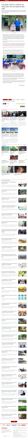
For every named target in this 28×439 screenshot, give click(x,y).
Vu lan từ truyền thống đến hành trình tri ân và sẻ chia (9, 288)
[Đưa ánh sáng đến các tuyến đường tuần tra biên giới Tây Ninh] (22, 184)
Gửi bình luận (22, 106)
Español (18, 0)
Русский (21, 0)
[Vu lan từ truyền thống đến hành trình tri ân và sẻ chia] (22, 289)
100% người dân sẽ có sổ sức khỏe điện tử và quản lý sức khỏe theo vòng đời (9, 280)
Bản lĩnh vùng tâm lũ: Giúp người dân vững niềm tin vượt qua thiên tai (9, 247)
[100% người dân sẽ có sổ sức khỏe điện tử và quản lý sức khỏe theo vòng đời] (22, 281)
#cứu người (10, 99)
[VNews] (22, 425)
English (13, 0)
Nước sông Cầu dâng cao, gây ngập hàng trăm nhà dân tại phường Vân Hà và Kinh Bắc (9, 255)
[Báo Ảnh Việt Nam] (18, 425)
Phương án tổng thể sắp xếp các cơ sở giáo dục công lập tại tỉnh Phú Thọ (9, 206)
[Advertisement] (14, 92)
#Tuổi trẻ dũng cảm (5, 99)
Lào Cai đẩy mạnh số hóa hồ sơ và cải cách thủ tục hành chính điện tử (9, 304)
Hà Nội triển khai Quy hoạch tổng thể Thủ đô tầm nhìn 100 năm (9, 407)
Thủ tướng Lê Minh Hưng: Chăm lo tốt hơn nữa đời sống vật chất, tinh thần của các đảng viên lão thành (9, 230)
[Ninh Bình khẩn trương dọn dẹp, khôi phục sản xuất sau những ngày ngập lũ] (22, 329)
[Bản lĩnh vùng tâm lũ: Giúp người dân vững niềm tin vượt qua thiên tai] (22, 248)
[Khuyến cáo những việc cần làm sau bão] (22, 297)
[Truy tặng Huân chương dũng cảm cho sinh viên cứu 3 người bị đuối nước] (14, 130)
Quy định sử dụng (19, 427)
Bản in (7, 103)
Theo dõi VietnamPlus (18, 103)
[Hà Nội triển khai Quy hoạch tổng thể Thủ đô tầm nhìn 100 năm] (22, 408)
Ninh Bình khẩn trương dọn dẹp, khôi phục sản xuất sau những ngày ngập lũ (9, 327)
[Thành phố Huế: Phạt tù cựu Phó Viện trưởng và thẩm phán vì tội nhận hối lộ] (22, 265)
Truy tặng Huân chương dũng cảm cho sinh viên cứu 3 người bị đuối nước (14, 135)
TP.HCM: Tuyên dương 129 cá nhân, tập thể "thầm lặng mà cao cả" (22, 118)
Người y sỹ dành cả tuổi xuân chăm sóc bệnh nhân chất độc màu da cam (6, 119)
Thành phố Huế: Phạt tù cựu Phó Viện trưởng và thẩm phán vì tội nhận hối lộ (9, 264)
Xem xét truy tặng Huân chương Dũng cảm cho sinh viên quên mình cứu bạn (5, 135)
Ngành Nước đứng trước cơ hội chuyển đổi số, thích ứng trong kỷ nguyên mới (9, 415)
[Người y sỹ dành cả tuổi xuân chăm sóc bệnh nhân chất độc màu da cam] (6, 114)
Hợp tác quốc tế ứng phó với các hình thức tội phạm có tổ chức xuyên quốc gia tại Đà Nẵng (9, 391)
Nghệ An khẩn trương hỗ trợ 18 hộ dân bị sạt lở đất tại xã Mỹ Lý (9, 190)
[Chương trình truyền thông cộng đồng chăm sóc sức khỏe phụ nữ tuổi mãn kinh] (22, 345)
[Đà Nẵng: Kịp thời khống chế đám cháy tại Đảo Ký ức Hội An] (22, 321)
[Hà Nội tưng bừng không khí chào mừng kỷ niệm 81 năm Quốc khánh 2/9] (22, 216)
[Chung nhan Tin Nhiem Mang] (7, 436)
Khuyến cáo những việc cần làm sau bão (9, 296)
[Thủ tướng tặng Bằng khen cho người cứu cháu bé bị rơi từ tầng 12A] (14, 114)
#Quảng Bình (17, 99)
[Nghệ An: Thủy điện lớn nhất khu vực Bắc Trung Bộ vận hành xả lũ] (22, 353)
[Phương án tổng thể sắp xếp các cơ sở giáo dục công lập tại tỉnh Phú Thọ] (22, 208)
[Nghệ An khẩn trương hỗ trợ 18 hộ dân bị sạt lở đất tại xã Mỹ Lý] (22, 192)
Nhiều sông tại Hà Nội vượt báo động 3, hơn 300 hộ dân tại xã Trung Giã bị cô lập (9, 399)
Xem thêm (14, 421)
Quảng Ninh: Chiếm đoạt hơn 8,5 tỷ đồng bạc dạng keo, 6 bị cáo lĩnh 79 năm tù (9, 375)
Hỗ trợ (23, 427)
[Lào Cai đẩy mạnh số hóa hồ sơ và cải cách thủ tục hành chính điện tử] (22, 305)
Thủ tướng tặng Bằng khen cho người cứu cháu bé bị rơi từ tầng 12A (14, 118)
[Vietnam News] (9, 425)
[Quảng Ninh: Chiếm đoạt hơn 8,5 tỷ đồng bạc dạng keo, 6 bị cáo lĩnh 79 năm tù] (22, 376)
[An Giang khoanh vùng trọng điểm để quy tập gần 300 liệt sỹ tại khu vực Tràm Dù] (22, 313)
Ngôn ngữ (26, 427)
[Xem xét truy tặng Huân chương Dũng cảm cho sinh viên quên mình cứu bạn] (6, 130)
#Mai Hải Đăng (22, 99)
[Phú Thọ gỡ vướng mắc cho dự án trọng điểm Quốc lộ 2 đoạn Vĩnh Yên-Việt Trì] (22, 384)
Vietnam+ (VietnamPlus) (6, 0)
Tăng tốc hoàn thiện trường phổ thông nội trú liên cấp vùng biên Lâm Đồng (9, 239)
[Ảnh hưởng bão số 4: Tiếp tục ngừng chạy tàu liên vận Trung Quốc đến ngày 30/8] (22, 361)
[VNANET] (25, 425)
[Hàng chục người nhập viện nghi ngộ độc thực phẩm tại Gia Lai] (22, 224)
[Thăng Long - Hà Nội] (23, 0)
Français (16, 0)
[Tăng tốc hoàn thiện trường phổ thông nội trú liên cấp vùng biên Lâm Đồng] (22, 241)
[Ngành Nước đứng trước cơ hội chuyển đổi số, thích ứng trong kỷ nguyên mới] (22, 416)
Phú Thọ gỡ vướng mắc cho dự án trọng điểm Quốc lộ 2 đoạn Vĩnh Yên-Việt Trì (9, 383)
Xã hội (2, 2)
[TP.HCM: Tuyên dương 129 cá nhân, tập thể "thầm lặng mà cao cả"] (22, 114)
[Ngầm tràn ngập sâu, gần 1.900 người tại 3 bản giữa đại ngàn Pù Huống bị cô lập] (22, 337)
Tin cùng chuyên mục (6, 180)
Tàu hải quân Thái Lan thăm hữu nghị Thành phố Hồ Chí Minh (9, 367)
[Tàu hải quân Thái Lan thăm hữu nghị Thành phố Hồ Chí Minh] (22, 369)
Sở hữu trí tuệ (14, 427)
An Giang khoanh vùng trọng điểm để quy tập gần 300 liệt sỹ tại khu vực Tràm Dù (9, 312)
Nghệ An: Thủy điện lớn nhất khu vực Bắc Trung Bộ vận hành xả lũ (9, 351)
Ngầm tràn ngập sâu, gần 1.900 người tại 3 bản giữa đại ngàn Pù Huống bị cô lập (9, 335)
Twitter (5, 103)
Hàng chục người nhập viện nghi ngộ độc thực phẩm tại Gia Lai (9, 222)
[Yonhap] (4, 425)
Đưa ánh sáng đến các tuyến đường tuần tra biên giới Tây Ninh (9, 182)
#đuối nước (14, 99)
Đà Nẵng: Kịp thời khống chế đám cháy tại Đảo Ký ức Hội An (9, 320)
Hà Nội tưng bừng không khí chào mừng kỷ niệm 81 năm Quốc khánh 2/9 (10, 214)
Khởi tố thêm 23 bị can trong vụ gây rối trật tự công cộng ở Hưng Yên (9, 198)
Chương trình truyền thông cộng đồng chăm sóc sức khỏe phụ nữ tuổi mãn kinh (9, 343)
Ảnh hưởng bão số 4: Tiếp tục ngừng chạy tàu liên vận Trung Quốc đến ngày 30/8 (9, 359)
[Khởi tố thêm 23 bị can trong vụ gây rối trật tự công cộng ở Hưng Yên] (22, 200)
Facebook (3, 103)
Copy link (8, 103)
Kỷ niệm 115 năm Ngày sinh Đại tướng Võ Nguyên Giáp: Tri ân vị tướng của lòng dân (9, 272)
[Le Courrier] (14, 425)
